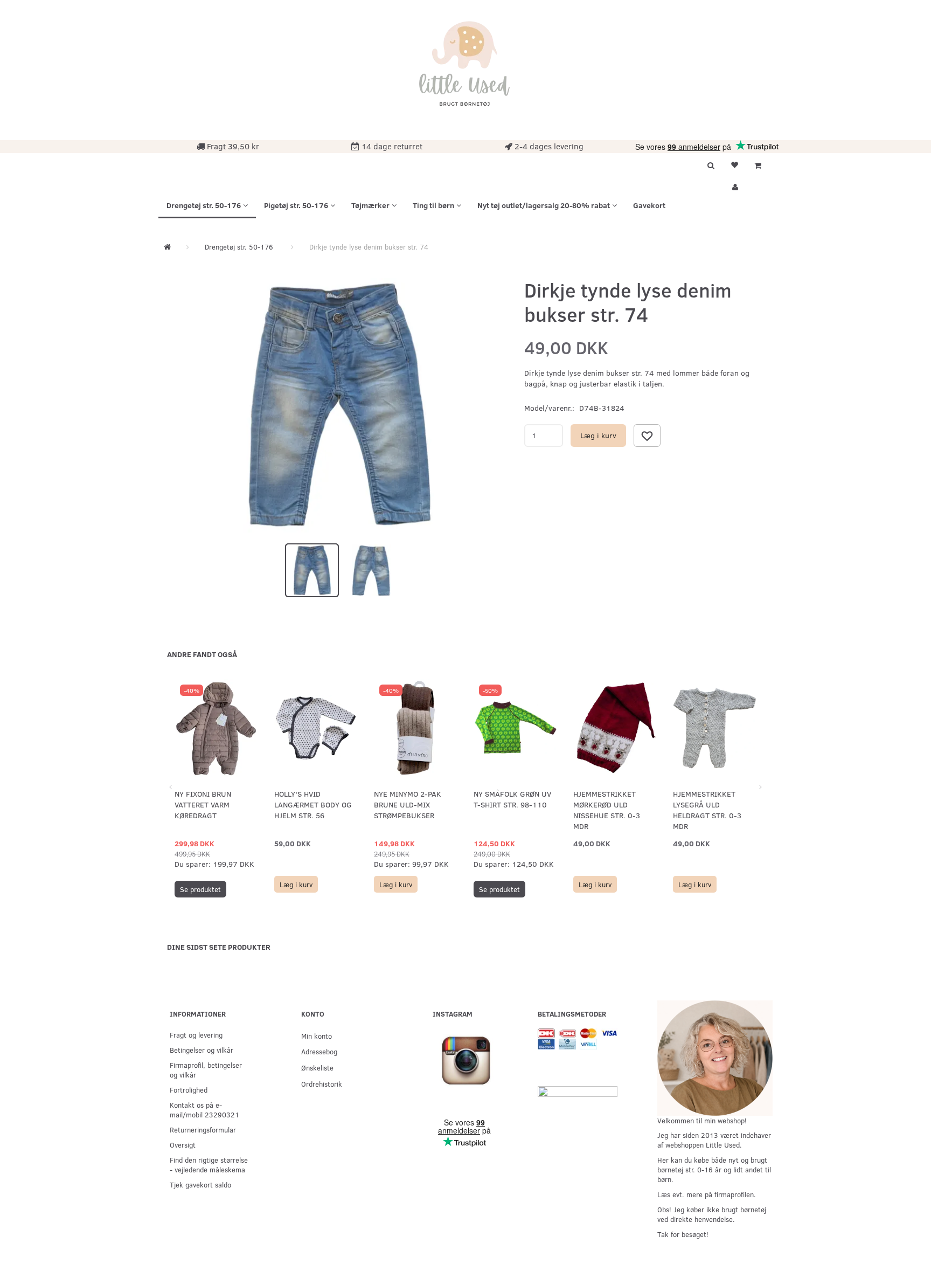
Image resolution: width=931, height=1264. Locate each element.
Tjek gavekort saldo (200, 1184)
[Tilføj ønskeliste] (647, 435)
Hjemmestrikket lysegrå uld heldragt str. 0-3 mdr (707, 810)
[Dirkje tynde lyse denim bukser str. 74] (338, 405)
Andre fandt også (202, 654)
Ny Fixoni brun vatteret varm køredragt (203, 804)
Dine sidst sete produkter (218, 947)
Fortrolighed (188, 1089)
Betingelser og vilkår (201, 1049)
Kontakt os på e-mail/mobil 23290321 (204, 1109)
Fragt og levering (196, 1034)
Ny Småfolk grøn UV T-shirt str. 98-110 (512, 799)
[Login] (734, 185)
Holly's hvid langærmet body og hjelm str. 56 (313, 804)
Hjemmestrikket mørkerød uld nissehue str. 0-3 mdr (606, 810)
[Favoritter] (734, 164)
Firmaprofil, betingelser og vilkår (206, 1069)
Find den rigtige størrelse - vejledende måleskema (209, 1164)
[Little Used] (465, 69)
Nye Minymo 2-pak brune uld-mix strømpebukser (407, 804)
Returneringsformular (203, 1129)
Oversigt (183, 1144)
